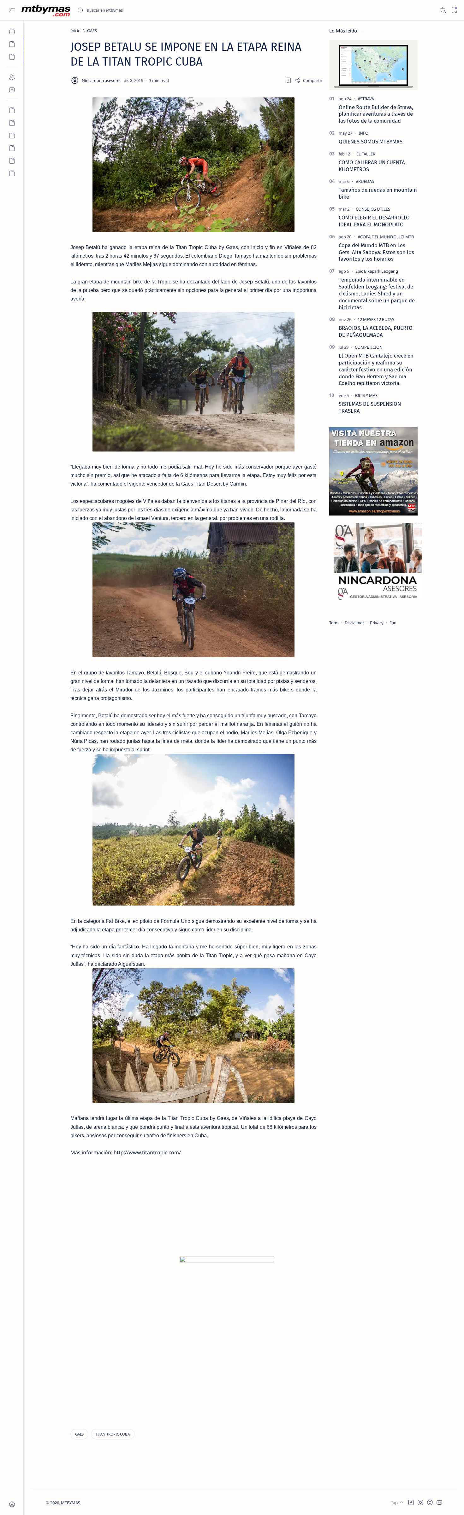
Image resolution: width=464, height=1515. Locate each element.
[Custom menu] (11, 110)
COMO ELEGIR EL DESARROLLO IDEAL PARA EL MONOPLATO (374, 221)
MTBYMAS (70, 1503)
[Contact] (11, 90)
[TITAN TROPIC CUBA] (112, 1434)
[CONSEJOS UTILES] (373, 209)
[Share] (308, 80)
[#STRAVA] (366, 99)
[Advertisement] (125, 1218)
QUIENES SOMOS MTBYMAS (370, 141)
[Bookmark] (454, 10)
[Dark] (442, 10)
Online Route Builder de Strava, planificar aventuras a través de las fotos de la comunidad (376, 114)
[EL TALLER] (365, 154)
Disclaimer (354, 623)
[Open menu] (11, 10)
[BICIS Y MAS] (366, 395)
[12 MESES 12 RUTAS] (376, 319)
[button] (411, 1502)
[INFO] (363, 133)
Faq (393, 623)
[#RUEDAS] (365, 181)
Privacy (377, 623)
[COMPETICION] (369, 347)
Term (334, 623)
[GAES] (79, 1434)
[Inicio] (11, 31)
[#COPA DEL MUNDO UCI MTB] (386, 237)
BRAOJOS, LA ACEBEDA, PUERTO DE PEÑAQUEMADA (376, 331)
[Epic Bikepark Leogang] (376, 271)
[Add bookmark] (288, 80)
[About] (11, 77)
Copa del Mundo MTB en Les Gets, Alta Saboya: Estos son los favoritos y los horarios (376, 252)
